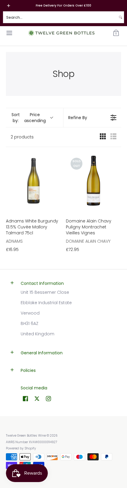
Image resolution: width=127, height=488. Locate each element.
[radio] (103, 137)
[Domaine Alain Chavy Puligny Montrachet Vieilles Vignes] (93, 181)
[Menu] (9, 33)
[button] (116, 33)
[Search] (120, 17)
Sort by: (29, 118)
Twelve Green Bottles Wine (26, 435)
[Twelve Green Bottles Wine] (61, 33)
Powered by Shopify (21, 448)
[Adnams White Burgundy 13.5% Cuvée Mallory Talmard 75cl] (33, 181)
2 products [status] (22, 137)
